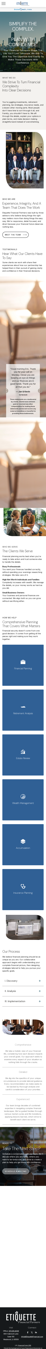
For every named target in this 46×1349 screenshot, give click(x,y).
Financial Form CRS (24, 1345)
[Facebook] (27, 1332)
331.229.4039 (14, 1331)
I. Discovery (11, 980)
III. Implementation (15, 1001)
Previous (5, 390)
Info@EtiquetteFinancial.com (32, 1337)
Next (40, 390)
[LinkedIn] (36, 1332)
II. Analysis (10, 991)
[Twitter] (31, 1332)
